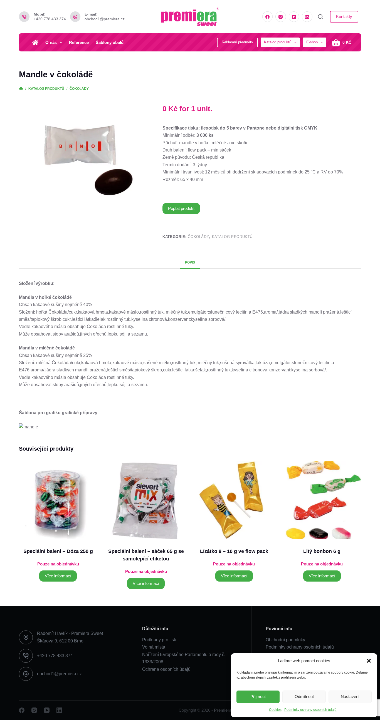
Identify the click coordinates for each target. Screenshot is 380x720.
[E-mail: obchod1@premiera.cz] (75, 16)
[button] (369, 661)
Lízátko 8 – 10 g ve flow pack (234, 551)
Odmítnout (304, 696)
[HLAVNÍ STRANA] (21, 89)
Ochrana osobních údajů (166, 669)
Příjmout (258, 696)
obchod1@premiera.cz (105, 19)
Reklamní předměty (237, 42)
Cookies (275, 710)
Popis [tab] (190, 262)
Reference (79, 42)
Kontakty (344, 16)
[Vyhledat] (320, 16)
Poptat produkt (181, 208)
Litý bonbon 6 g (321, 551)
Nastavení (350, 696)
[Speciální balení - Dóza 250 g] (58, 500)
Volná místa (153, 647)
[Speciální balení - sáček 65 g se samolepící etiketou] (146, 500)
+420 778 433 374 (50, 19)
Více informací (58, 575)
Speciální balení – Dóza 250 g (58, 551)
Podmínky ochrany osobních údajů (310, 710)
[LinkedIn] (307, 16)
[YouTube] (294, 16)
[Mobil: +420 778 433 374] (24, 16)
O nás (51, 42)
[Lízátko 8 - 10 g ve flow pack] (234, 500)
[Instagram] (280, 16)
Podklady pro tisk (159, 639)
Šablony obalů (110, 42)
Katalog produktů (232, 237)
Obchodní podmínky (285, 639)
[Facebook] (267, 16)
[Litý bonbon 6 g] (322, 500)
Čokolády (198, 237)
